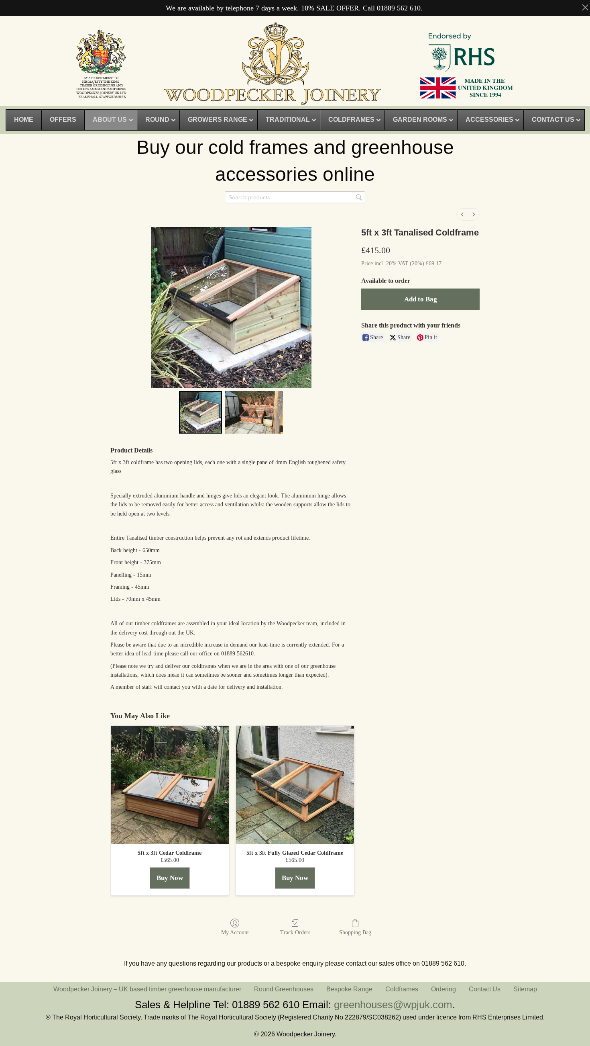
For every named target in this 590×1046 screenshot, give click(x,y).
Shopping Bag (355, 932)
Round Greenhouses (283, 989)
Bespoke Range (349, 989)
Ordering (443, 989)
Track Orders (295, 932)
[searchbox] (295, 197)
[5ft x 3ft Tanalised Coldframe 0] (200, 412)
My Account (235, 932)
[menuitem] (462, 214)
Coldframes (401, 989)
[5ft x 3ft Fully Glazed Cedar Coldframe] (295, 785)
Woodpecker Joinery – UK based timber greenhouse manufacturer (147, 989)
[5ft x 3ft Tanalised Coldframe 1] (254, 412)
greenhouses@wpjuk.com (393, 1004)
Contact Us (484, 989)
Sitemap (525, 989)
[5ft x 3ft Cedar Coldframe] (170, 785)
